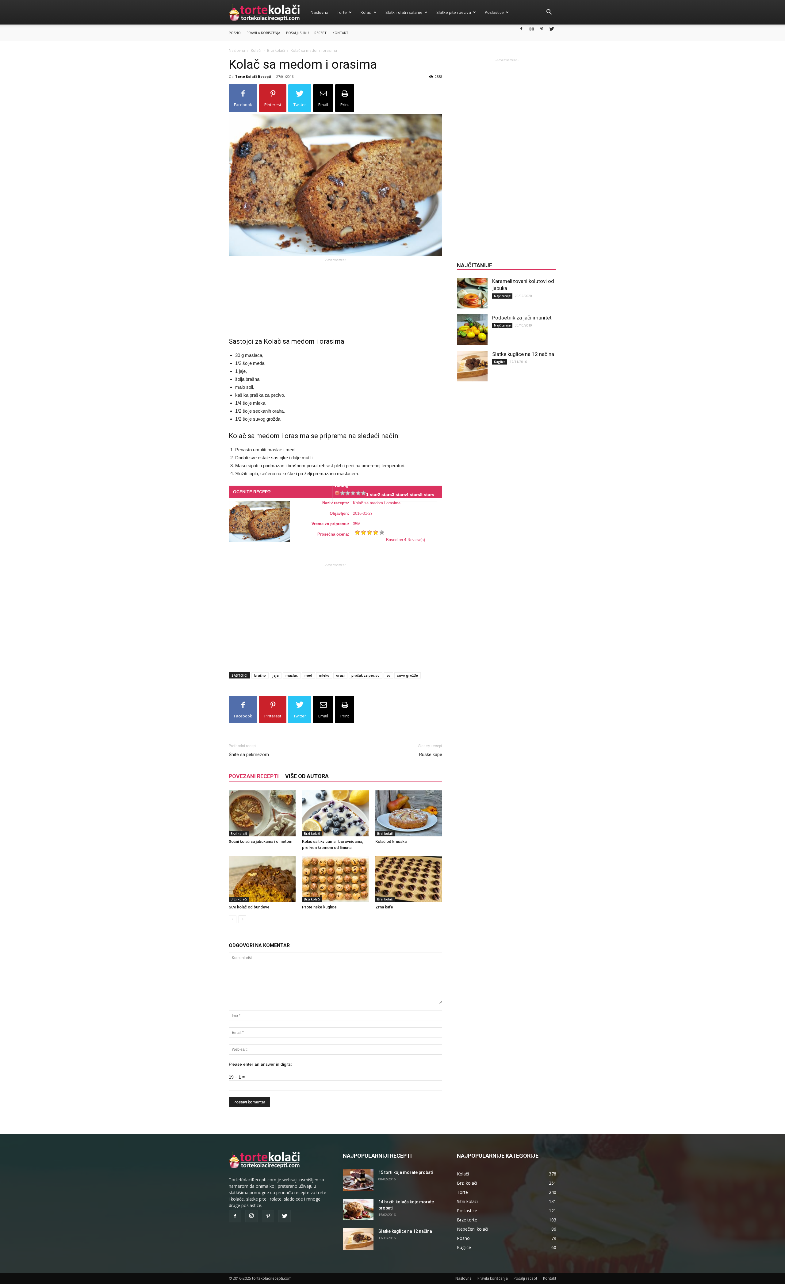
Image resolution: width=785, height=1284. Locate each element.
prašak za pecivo (365, 675)
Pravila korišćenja (263, 32)
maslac (291, 675)
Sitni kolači (467, 1201)
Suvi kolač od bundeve (249, 907)
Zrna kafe (384, 907)
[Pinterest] (541, 29)
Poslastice (494, 12)
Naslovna (319, 12)
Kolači (366, 12)
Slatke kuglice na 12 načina (523, 354)
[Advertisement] (335, 293)
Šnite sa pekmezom (249, 754)
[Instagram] (531, 29)
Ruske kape (430, 754)
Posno (235, 32)
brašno (260, 675)
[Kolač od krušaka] (408, 813)
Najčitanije (502, 296)
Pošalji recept (525, 1278)
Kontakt (340, 32)
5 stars (427, 494)
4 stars (413, 494)
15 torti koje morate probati (405, 1172)
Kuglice (499, 362)
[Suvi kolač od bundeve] (262, 879)
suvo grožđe (407, 675)
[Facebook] (521, 29)
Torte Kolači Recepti (253, 76)
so (388, 675)
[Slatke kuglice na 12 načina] (472, 366)
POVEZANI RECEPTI (254, 776)
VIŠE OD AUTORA (307, 776)
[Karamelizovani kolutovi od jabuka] (472, 293)
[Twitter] (551, 29)
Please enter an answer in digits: (260, 1064)
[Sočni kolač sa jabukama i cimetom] (262, 813)
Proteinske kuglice (319, 907)
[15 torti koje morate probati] (358, 1180)
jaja (276, 675)
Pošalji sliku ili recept (306, 32)
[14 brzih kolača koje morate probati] (358, 1209)
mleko (324, 675)
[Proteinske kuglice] (335, 879)
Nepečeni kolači (472, 1229)
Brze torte (467, 1220)
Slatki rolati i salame (404, 12)
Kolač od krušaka (391, 841)
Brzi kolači (276, 50)
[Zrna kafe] (408, 879)
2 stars (385, 494)
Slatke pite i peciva (453, 12)
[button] (549, 13)
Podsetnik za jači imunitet (522, 318)
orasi (340, 675)
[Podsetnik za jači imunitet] (472, 329)
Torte (342, 12)
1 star (372, 494)
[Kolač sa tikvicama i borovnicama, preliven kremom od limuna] (335, 813)
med (308, 675)
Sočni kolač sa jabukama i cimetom (260, 841)
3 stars (399, 494)
